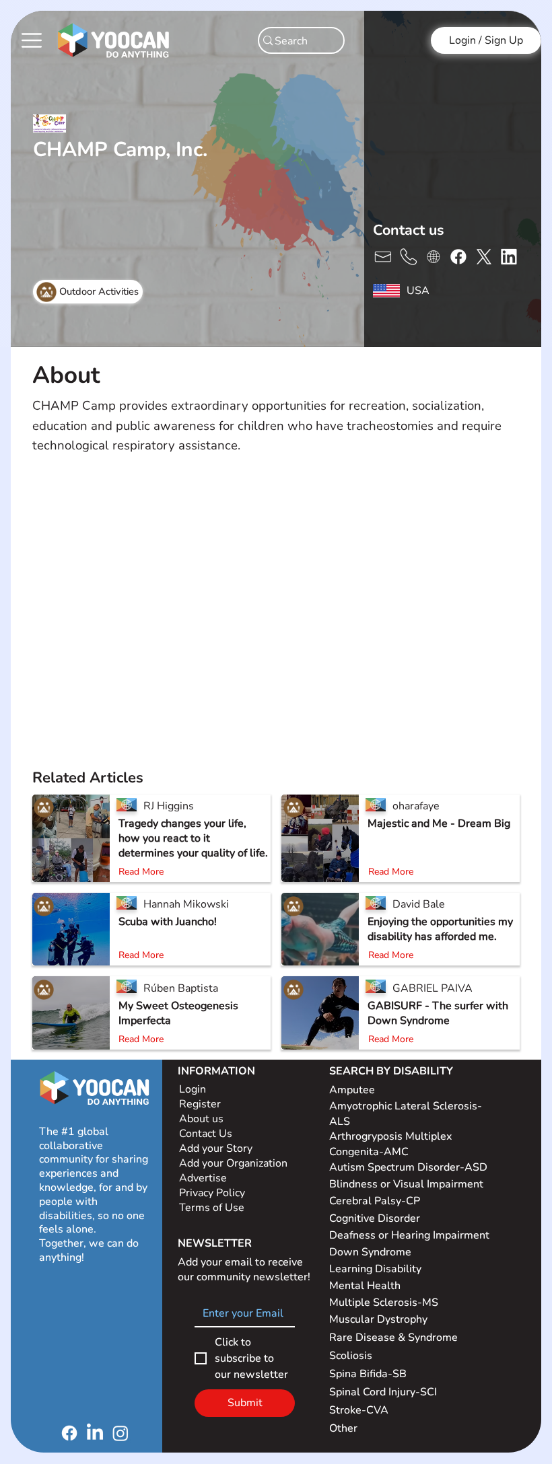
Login (192, 1089)
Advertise (203, 1178)
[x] (382, 256)
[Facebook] (69, 1433)
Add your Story (217, 1148)
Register (200, 1104)
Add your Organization (233, 1163)
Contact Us (205, 1133)
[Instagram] (120, 1433)
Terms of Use (213, 1207)
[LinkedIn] (95, 1433)
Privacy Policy (213, 1192)
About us (201, 1118)
